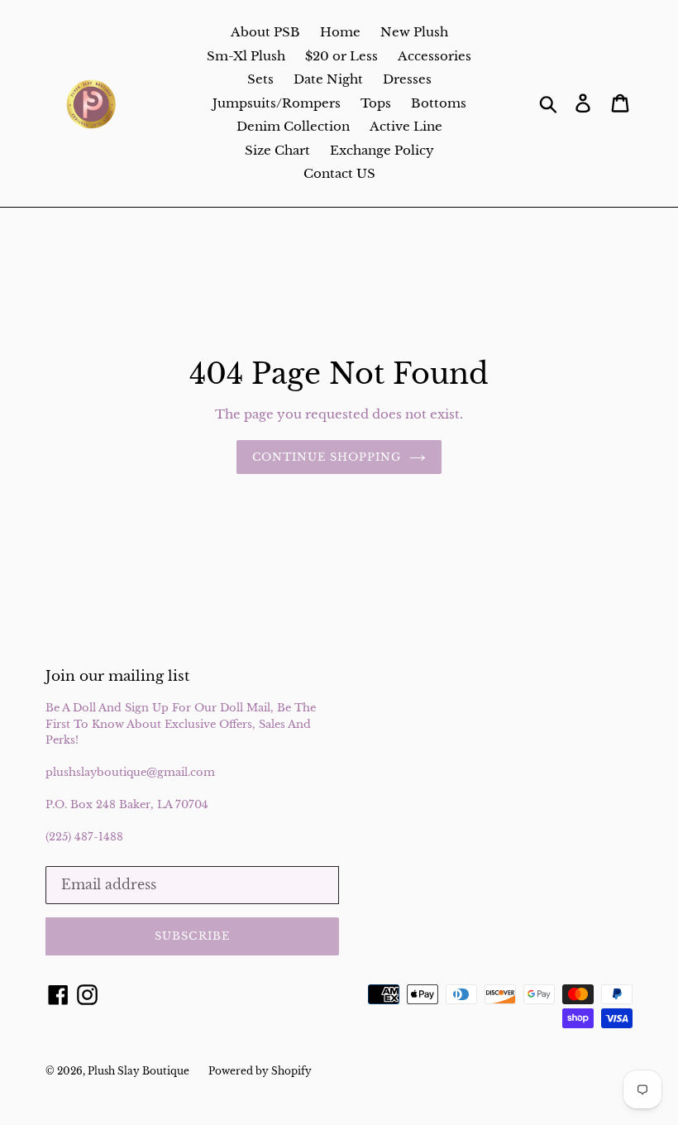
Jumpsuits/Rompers (276, 103)
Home (340, 32)
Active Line (406, 126)
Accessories (434, 56)
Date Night (328, 79)
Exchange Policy (382, 150)
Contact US (339, 173)
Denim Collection (293, 126)
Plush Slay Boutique (140, 1071)
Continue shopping (327, 457)
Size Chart (277, 150)
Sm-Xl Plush (246, 56)
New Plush (414, 32)
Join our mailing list (117, 676)
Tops (375, 103)
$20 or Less (341, 56)
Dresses (407, 79)
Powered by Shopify (260, 1071)
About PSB (265, 32)
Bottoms (438, 103)
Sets (260, 79)
